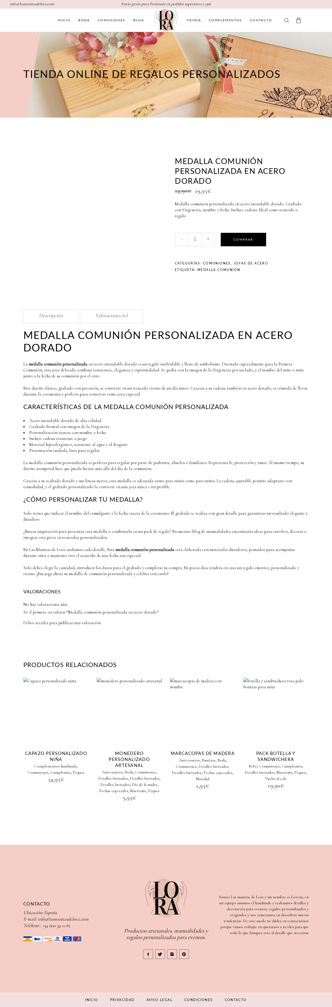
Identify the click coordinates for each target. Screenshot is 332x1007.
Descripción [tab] (51, 315)
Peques (78, 772)
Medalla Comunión (218, 269)
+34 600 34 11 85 (56, 925)
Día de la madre (144, 784)
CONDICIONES (198, 1000)
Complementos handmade (55, 766)
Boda (129, 772)
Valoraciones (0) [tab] (111, 315)
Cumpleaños (61, 772)
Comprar (243, 239)
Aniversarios (112, 772)
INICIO (91, 1000)
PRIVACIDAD (122, 1000)
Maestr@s (138, 790)
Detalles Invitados (113, 778)
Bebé (253, 766)
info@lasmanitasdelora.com (63, 919)
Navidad (202, 778)
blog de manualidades (211, 531)
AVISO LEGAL (159, 1000)
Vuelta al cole (276, 778)
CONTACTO (236, 1000)
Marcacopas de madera (203, 753)
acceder (41, 622)
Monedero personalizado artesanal (129, 759)
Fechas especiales (113, 790)
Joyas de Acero (251, 263)
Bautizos (209, 760)
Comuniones (217, 263)
